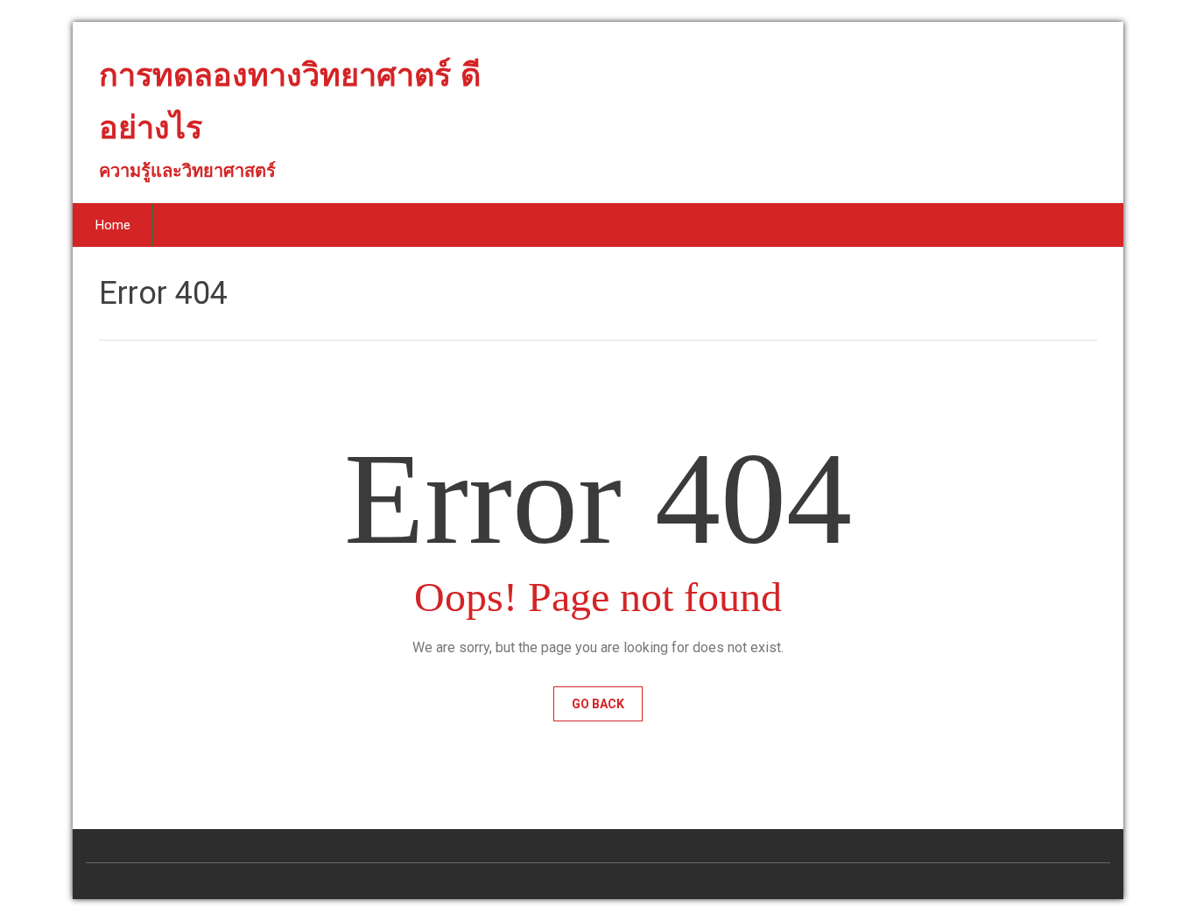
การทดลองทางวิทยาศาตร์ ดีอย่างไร (290, 108)
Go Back (598, 704)
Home (112, 225)
